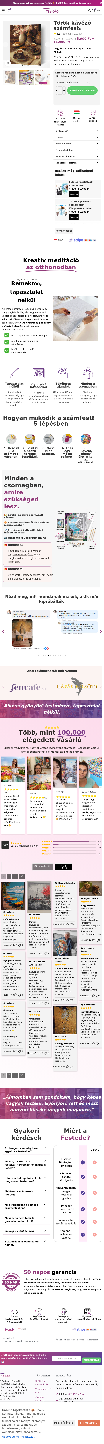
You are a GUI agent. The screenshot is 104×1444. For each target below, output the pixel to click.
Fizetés (59, 137)
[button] (5, 44)
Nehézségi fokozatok (66, 162)
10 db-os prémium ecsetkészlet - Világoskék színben (80, 205)
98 (21, 876)
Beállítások (63, 1423)
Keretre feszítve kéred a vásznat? (75, 72)
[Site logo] (50, 10)
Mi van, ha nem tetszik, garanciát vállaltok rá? (20, 1219)
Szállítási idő (62, 131)
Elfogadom (89, 1423)
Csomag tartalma (64, 150)
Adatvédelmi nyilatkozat (18, 1436)
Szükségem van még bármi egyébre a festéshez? (22, 1150)
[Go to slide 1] (22, 65)
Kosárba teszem (82, 90)
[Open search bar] (89, 10)
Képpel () (44, 866)
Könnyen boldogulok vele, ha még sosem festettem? (23, 1180)
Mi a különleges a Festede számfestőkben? (21, 1206)
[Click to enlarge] (8, 63)
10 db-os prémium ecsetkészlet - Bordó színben (81, 228)
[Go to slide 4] (30, 65)
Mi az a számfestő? (65, 156)
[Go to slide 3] (28, 65)
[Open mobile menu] (3, 10)
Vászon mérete (63, 143)
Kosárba (74, 194)
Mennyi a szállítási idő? (19, 1231)
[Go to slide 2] (25, 65)
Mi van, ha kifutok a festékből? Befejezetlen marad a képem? (25, 1164)
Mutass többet (64, 231)
